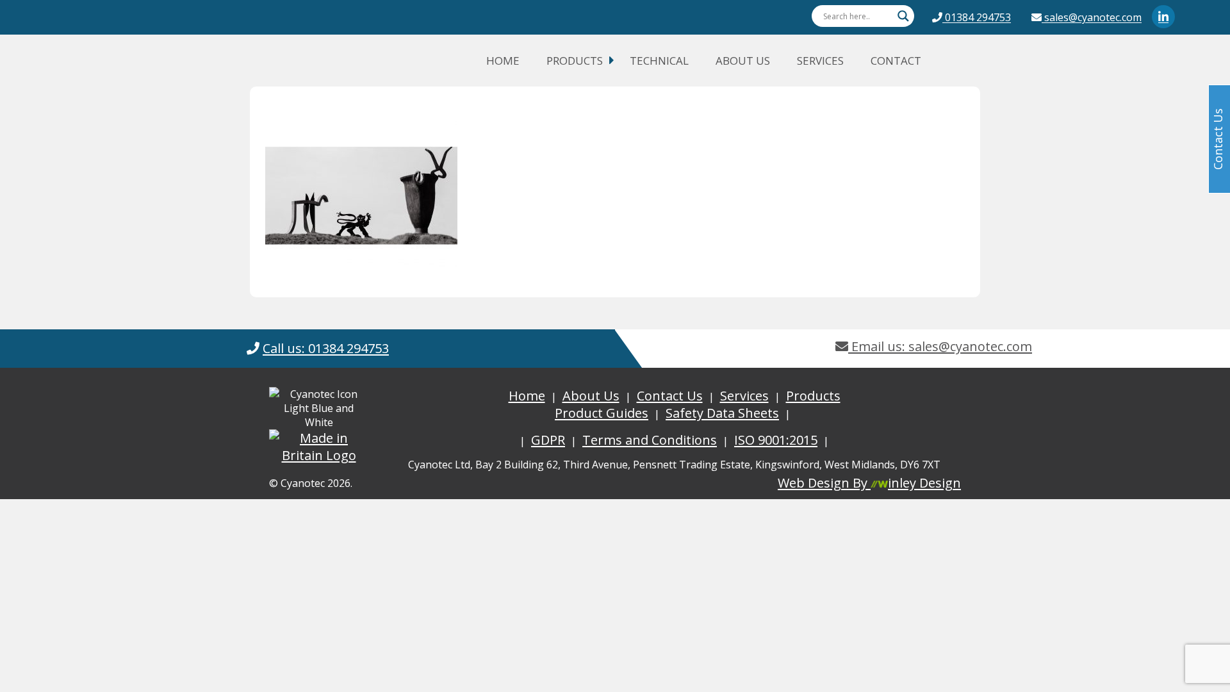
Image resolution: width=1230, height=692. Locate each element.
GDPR (548, 440)
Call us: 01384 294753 (326, 348)
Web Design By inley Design (869, 482)
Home (503, 60)
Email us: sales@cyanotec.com (940, 346)
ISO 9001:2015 (775, 440)
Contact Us (670, 395)
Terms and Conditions (649, 440)
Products (574, 60)
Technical (659, 60)
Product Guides (601, 413)
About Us (743, 60)
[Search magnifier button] (903, 16)
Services (820, 60)
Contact (896, 60)
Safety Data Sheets (722, 413)
